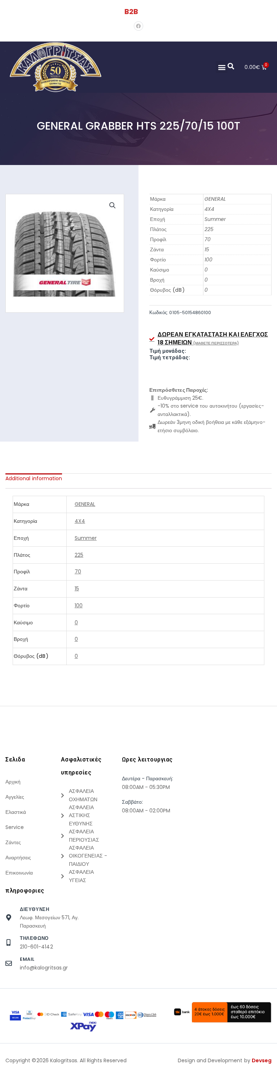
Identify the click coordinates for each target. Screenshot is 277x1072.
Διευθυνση (34, 909)
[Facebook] (138, 26)
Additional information (33, 478)
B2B (131, 11)
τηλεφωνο (34, 938)
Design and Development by (225, 1060)
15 (207, 249)
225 (209, 229)
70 (208, 239)
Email (27, 959)
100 (208, 259)
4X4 (209, 209)
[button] (222, 67)
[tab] (33, 478)
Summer (215, 219)
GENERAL (215, 199)
